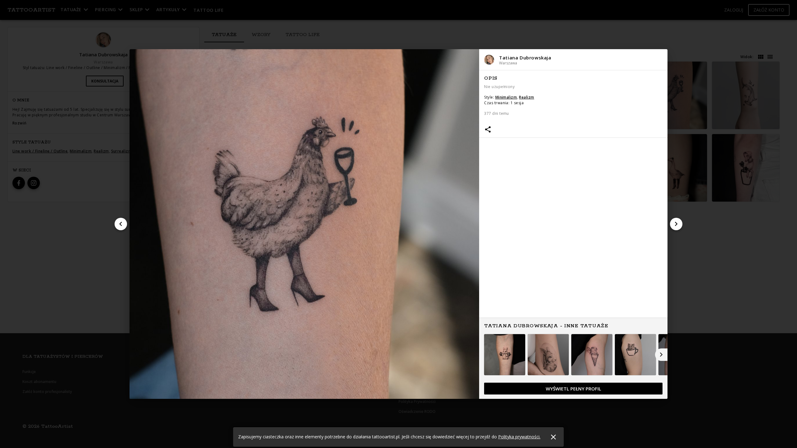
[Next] (676, 224)
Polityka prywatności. (519, 437)
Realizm (526, 97)
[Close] (553, 437)
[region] (573, 234)
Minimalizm (506, 97)
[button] (573, 59)
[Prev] (121, 224)
